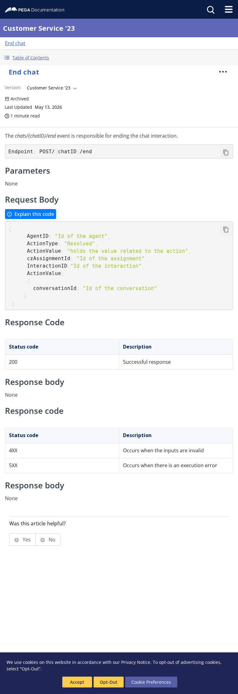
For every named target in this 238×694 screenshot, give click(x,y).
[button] (119, 58)
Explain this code (34, 214)
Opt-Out (108, 682)
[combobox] (51, 88)
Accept (77, 682)
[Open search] (210, 9)
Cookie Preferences (151, 682)
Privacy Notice (135, 662)
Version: (13, 87)
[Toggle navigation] (229, 9)
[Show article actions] (223, 72)
